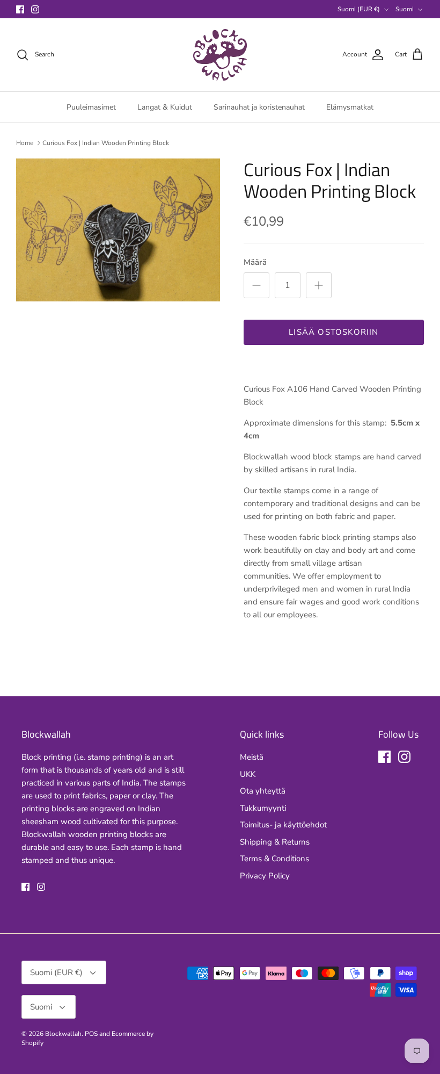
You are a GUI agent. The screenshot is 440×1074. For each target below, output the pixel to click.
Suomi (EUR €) (359, 9)
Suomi (404, 9)
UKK (247, 774)
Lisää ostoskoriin (333, 332)
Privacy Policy (265, 875)
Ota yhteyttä (262, 790)
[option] (118, 229)
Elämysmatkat (349, 107)
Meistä (251, 757)
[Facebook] (20, 9)
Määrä (255, 262)
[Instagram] (35, 9)
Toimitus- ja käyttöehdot (283, 824)
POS (91, 1033)
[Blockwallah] (220, 55)
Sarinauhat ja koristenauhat (259, 107)
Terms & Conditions (274, 858)
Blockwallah (63, 1033)
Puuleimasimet (91, 107)
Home (24, 143)
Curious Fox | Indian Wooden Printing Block (105, 143)
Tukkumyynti (263, 808)
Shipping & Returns (275, 842)
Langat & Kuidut (164, 107)
